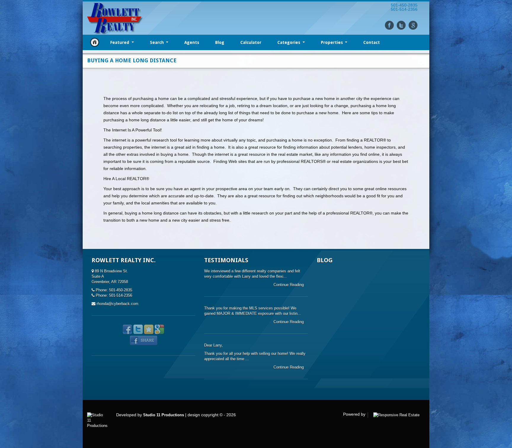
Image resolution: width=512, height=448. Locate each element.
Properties (332, 42)
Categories (289, 42)
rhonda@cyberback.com (117, 303)
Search (157, 42)
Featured (120, 42)
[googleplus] (413, 25)
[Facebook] (389, 25)
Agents (191, 42)
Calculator (250, 42)
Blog (219, 42)
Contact (371, 42)
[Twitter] (401, 25)
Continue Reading (289, 284)
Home (94, 42)
